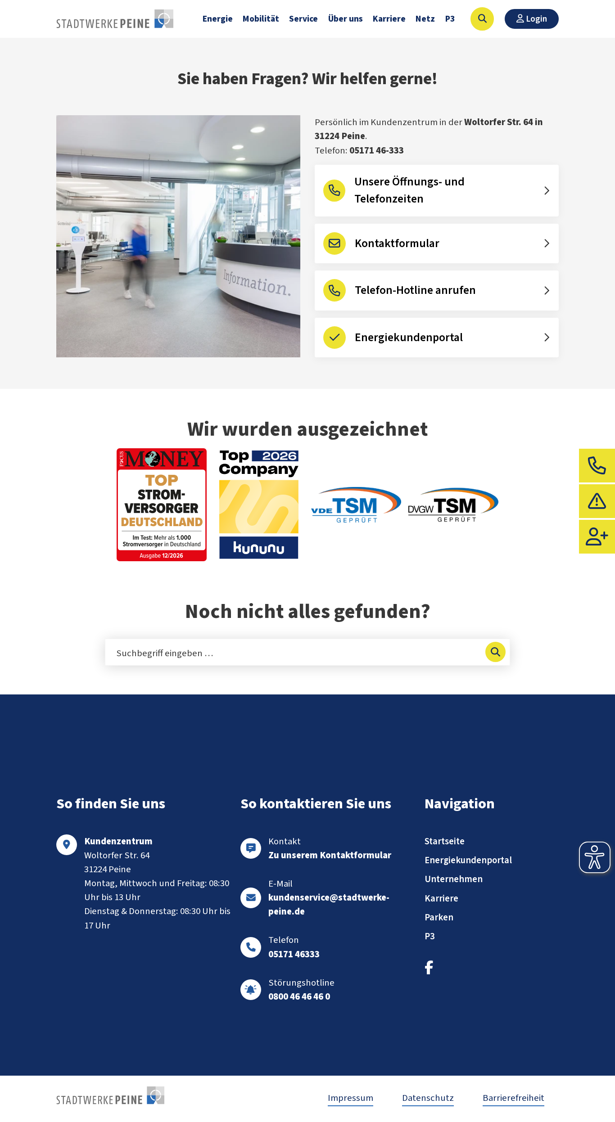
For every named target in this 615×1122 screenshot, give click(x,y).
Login (535, 19)
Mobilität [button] (261, 19)
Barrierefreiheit (513, 1097)
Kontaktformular (397, 243)
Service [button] (303, 19)
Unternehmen (454, 879)
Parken (439, 917)
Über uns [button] (345, 19)
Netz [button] (425, 19)
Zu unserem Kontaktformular (329, 855)
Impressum (350, 1097)
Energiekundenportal (409, 337)
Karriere (389, 19)
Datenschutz (428, 1097)
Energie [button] (218, 19)
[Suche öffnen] (482, 19)
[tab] (597, 465)
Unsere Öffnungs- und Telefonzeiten (409, 190)
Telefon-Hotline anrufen (415, 290)
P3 (450, 19)
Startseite (445, 841)
